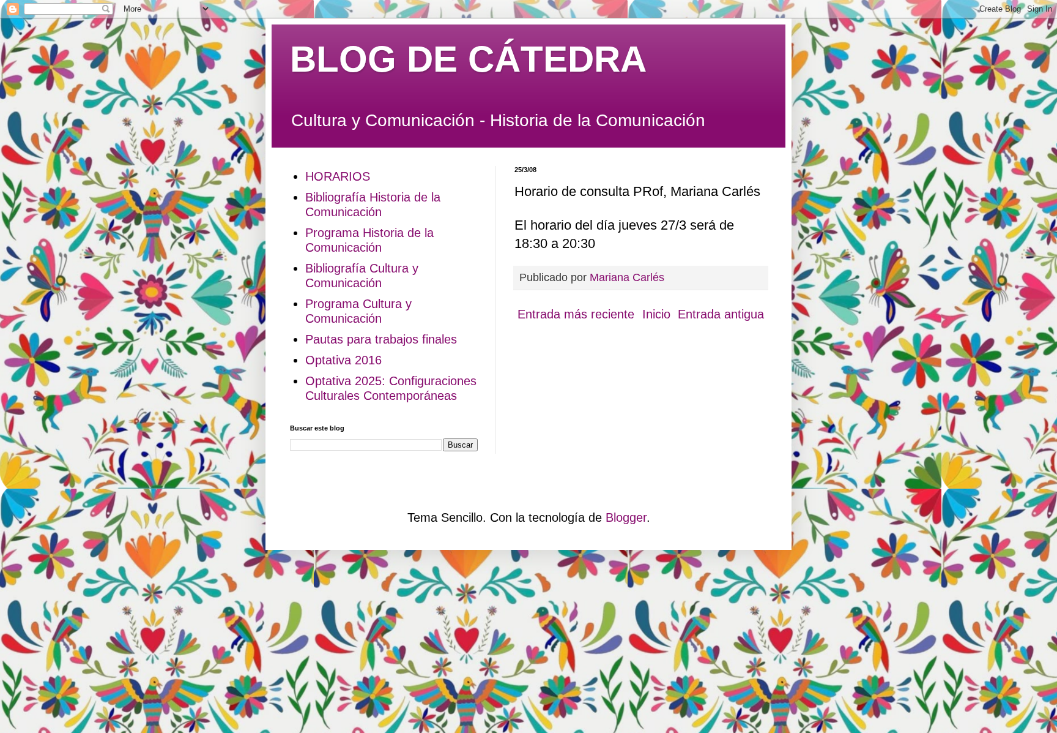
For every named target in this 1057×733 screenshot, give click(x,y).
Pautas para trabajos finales (381, 339)
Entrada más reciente (575, 314)
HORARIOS (337, 176)
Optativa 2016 (343, 360)
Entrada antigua (721, 314)
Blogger (626, 517)
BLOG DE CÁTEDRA (468, 59)
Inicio (656, 314)
